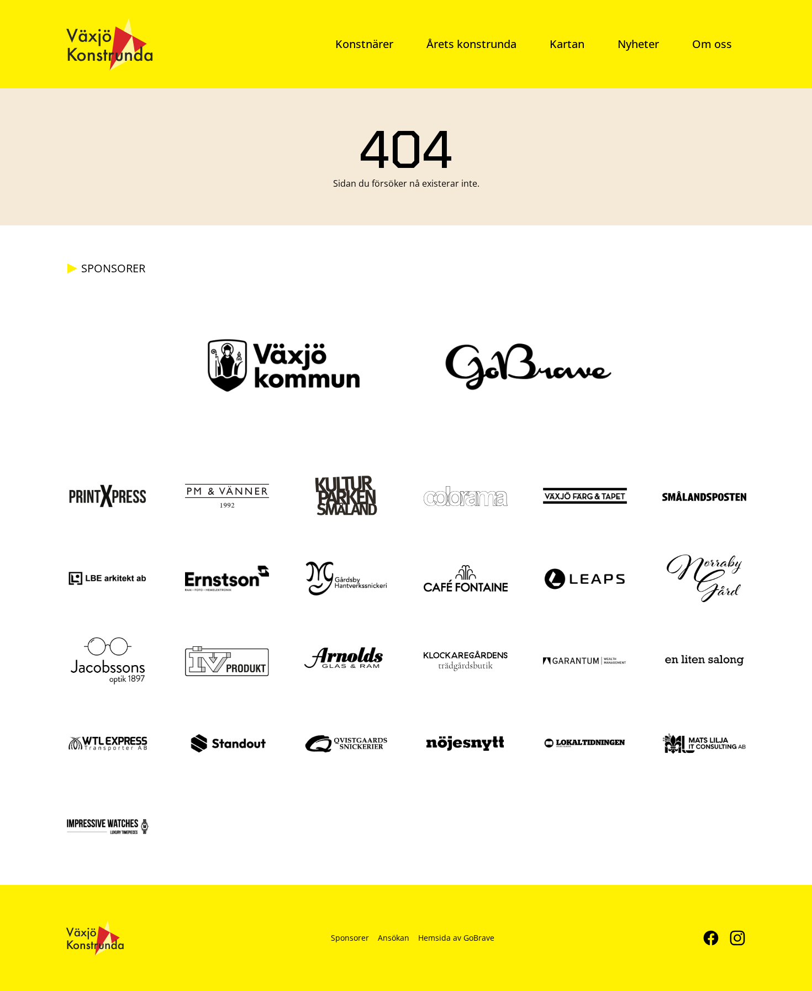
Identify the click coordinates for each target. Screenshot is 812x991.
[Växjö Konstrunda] (109, 44)
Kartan (567, 43)
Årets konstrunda (471, 43)
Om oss (712, 43)
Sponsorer (350, 937)
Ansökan (393, 937)
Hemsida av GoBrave (456, 937)
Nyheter (638, 43)
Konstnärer (364, 43)
